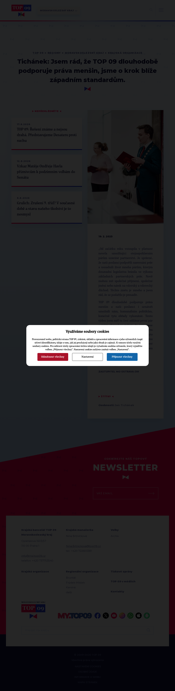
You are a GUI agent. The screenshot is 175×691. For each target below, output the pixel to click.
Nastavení (87, 356)
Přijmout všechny (122, 356)
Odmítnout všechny (52, 356)
